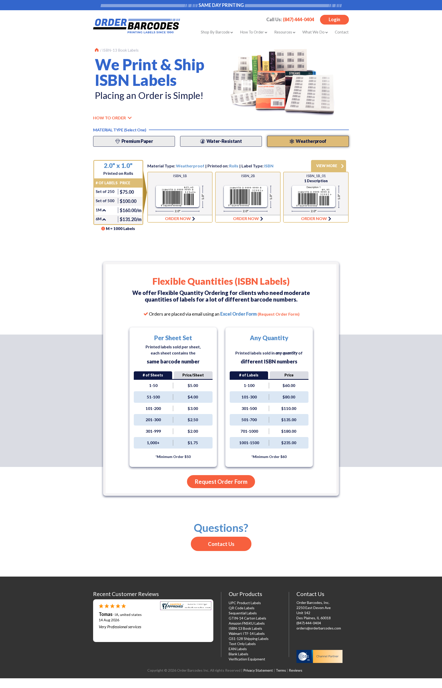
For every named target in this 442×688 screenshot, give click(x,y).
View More (326, 166)
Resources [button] (283, 32)
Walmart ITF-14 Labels (247, 633)
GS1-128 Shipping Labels (249, 638)
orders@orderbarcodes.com (318, 628)
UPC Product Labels (245, 603)
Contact (342, 32)
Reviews (295, 670)
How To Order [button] (252, 32)
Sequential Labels (243, 613)
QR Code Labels (242, 608)
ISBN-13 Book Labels (120, 50)
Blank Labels (238, 654)
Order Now (180, 197)
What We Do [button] (313, 32)
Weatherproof (190, 165)
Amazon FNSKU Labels (247, 623)
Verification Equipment (247, 659)
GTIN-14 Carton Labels (247, 618)
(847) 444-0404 (298, 19)
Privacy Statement (258, 670)
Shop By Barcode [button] (215, 32)
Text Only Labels (242, 643)
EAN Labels (238, 649)
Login (334, 19)
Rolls (233, 165)
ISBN (268, 165)
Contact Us (221, 544)
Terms (281, 670)
